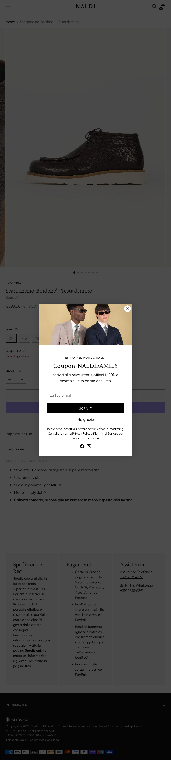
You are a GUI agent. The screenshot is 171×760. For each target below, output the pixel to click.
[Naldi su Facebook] (82, 447)
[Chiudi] (127, 308)
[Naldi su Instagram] (88, 447)
